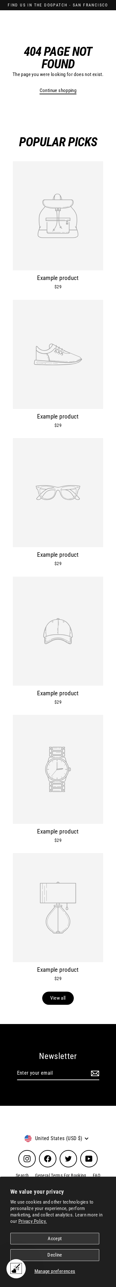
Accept (55, 1238)
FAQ (96, 1175)
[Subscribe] (94, 1073)
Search (22, 1175)
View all (57, 998)
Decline (54, 1255)
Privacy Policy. (32, 1221)
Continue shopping (58, 90)
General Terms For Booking (60, 1175)
